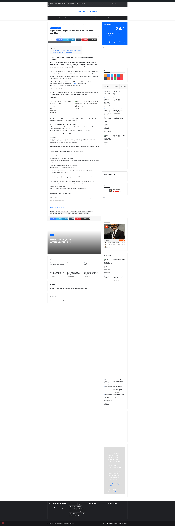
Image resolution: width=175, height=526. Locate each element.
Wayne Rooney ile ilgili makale (57, 207)
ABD (70, 504)
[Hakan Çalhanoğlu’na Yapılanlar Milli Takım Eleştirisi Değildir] (79, 105)
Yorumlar (123, 86)
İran (79, 515)
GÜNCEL (55, 17)
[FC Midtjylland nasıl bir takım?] (108, 93)
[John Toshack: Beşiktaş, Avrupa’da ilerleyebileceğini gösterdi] (74, 266)
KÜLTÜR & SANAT (111, 17)
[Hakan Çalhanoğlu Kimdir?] (108, 140)
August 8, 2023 (117, 491)
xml (117, 523)
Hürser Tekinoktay (77, 511)
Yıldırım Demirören (73, 515)
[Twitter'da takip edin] (54, 36)
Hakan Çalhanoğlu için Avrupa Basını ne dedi (61, 240)
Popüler (116, 86)
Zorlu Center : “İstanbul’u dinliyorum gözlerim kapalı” (118, 277)
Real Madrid (60, 213)
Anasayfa (52, 24)
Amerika (74, 504)
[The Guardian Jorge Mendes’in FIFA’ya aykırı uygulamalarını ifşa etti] (91, 266)
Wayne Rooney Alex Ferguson (84, 213)
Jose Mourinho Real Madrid (82, 211)
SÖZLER (96, 17)
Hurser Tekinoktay (111, 523)
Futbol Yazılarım (58, 24)
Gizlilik (77, 3)
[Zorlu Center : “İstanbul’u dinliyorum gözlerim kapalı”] (108, 326)
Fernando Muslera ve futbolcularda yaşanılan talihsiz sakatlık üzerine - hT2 (71, 288)
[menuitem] (174, 1)
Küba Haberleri (76, 513)
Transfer (82, 513)
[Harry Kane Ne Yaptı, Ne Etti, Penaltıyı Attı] (53, 108)
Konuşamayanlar (71, 3)
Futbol (59, 27)
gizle (56, 48)
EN (48, 5)
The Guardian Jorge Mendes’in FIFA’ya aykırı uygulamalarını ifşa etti (91, 273)
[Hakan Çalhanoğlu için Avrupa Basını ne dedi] (108, 125)
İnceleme (64, 3)
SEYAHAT (103, 17)
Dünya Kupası (57, 211)
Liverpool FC (74, 83)
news (120, 523)
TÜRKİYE (66, 17)
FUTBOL (85, 17)
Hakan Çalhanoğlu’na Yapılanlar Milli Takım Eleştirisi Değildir (118, 110)
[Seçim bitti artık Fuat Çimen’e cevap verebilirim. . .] (108, 382)
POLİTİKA (79, 17)
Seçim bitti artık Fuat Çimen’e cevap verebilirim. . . (119, 381)
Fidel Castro (79, 506)
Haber (52, 234)
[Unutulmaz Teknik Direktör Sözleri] (108, 266)
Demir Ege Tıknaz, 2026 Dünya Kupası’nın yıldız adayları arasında (57, 273)
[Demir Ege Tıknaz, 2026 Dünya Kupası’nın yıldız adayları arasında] (57, 266)
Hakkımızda (82, 3)
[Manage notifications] (3, 523)
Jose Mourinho (73, 211)
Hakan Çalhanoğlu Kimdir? (119, 135)
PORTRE (91, 17)
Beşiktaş (52, 36)
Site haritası (124, 523)
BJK (84, 504)
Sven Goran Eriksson (67, 213)
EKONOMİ (73, 17)
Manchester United (53, 213)
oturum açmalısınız (63, 300)
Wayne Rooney (74, 213)
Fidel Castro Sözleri (81, 508)
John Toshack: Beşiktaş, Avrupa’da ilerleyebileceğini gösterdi (73, 273)
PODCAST (120, 17)
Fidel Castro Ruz (73, 508)
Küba (71, 513)
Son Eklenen (107, 86)
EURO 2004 (63, 211)
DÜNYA (60, 17)
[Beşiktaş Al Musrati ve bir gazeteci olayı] (108, 400)
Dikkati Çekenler (57, 3)
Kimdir (84, 511)
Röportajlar (50, 3)
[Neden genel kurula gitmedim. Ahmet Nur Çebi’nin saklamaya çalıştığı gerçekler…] (108, 388)
